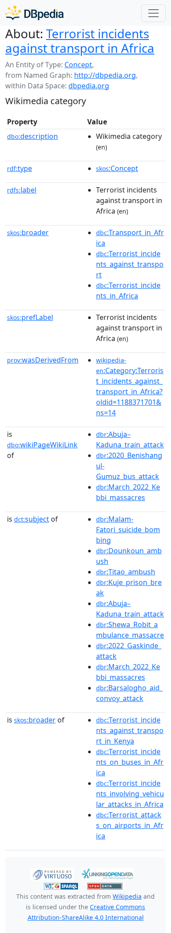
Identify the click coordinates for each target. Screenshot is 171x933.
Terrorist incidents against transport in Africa (79, 40)
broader (28, 232)
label (21, 190)
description (32, 136)
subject (31, 519)
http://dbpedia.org (105, 75)
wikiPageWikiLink (42, 445)
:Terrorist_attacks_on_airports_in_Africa (130, 825)
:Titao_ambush (125, 572)
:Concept (117, 168)
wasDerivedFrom (42, 360)
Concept (78, 64)
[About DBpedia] (34, 13)
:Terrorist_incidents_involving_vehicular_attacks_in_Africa (130, 793)
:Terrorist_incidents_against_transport (130, 264)
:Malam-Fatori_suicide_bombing (128, 529)
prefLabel (30, 317)
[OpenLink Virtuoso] (52, 873)
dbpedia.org (88, 86)
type (19, 168)
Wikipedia (127, 896)
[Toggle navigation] (153, 13)
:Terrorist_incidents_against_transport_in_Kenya (130, 730)
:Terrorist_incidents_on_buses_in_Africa (130, 762)
